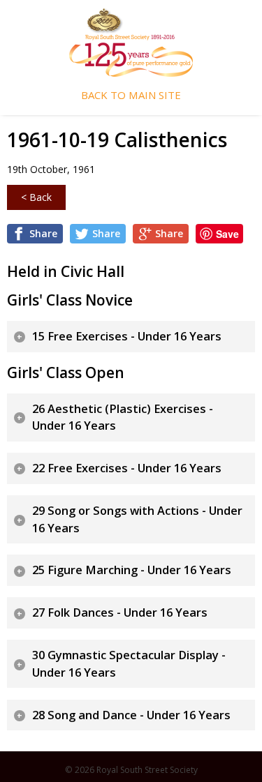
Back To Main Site (131, 95)
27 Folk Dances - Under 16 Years (120, 612)
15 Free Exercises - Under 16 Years (126, 336)
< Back (36, 197)
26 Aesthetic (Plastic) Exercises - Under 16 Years (122, 417)
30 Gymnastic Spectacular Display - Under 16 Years (129, 663)
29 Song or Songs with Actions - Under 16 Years (137, 519)
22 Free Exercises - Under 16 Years (126, 468)
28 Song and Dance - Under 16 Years (131, 715)
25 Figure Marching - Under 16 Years (131, 570)
